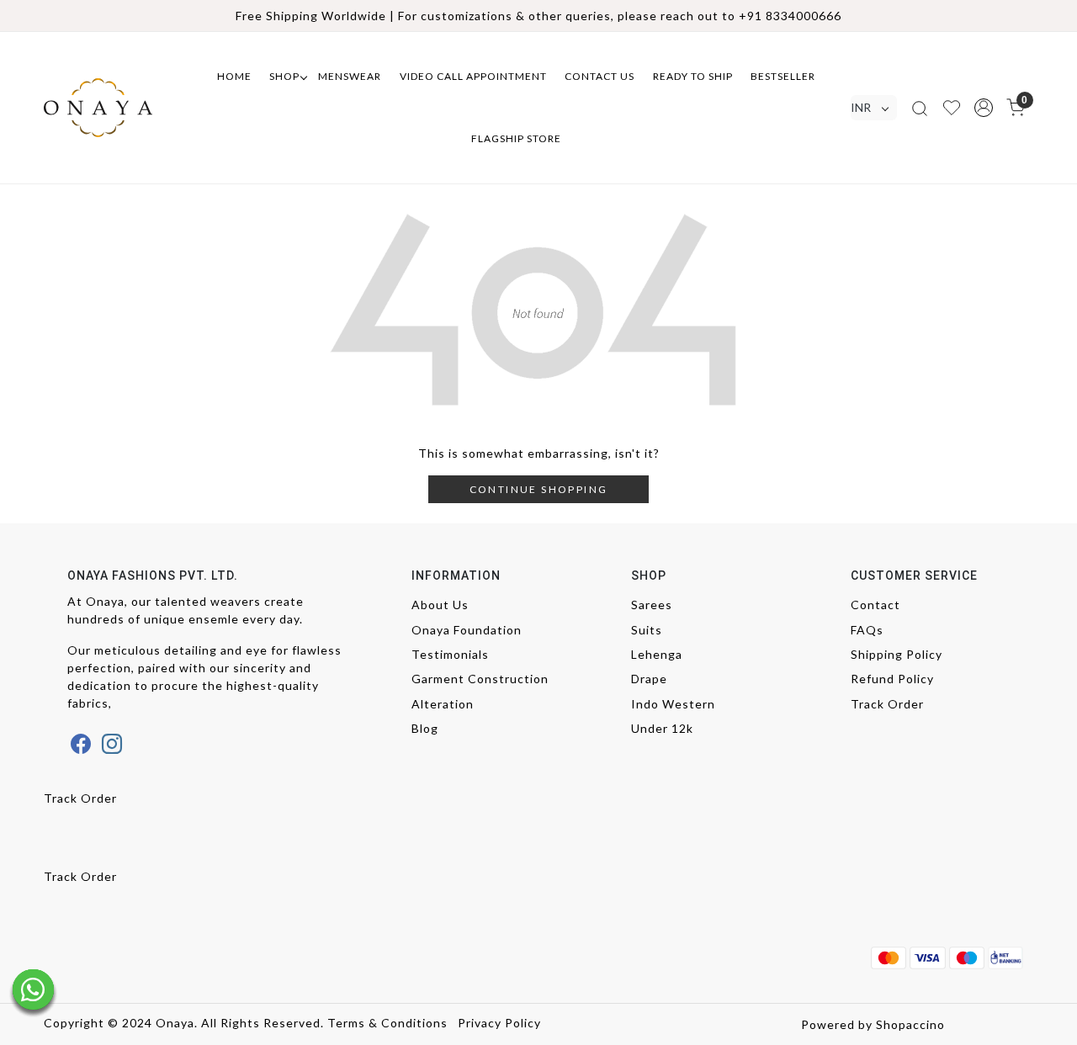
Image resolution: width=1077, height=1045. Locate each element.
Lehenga (656, 654)
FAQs (867, 630)
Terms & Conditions (387, 1023)
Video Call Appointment (473, 76)
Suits (646, 630)
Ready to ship (693, 76)
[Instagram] (112, 743)
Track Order (887, 704)
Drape (649, 678)
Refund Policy (892, 678)
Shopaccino (910, 1024)
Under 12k (662, 728)
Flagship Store (516, 138)
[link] (920, 107)
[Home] (114, 107)
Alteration (442, 704)
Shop (284, 76)
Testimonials (450, 654)
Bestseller (783, 76)
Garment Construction (480, 678)
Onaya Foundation (466, 630)
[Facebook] (81, 743)
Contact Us (599, 76)
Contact (875, 604)
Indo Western (673, 704)
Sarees (651, 604)
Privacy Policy (499, 1023)
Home (234, 76)
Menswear (349, 76)
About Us (440, 604)
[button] (984, 107)
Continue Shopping (539, 489)
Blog (424, 728)
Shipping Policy (896, 654)
